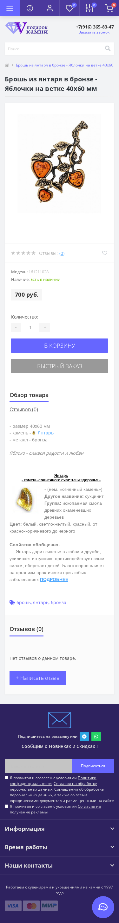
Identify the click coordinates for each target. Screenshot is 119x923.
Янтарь (46, 433)
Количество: (24, 317)
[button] (49, 8)
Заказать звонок (94, 32)
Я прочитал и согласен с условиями (55, 809)
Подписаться (93, 765)
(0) (61, 253)
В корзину (59, 345)
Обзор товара (29, 395)
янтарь (41, 602)
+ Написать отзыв (38, 677)
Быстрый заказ (59, 366)
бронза (58, 602)
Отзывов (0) (24, 409)
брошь (24, 602)
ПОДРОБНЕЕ (54, 579)
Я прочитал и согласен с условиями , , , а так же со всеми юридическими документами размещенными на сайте (62, 789)
